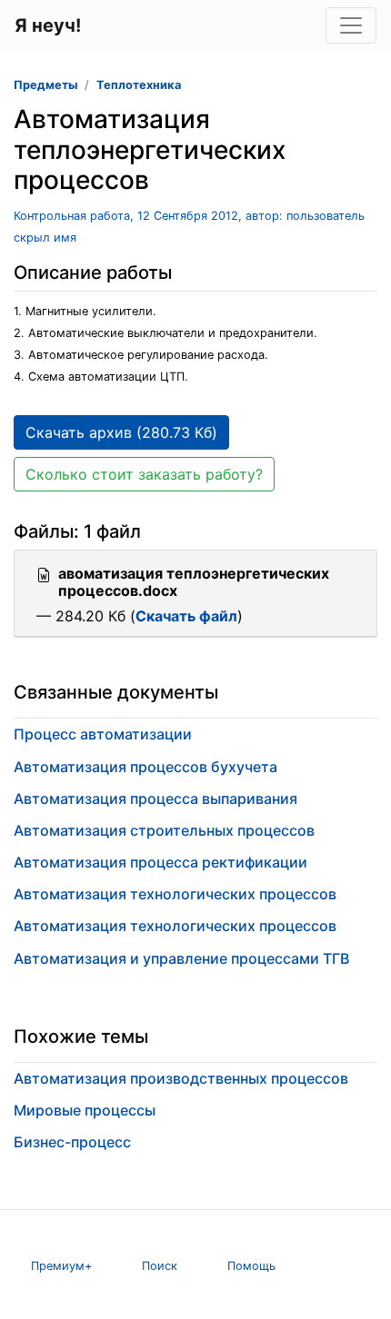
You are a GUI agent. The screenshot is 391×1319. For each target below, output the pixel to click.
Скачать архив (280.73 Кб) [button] (121, 432)
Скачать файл (186, 616)
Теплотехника (138, 85)
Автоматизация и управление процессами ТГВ (181, 958)
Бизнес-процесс (72, 1142)
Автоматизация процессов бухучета (145, 767)
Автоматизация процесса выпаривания (155, 798)
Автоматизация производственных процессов (181, 1078)
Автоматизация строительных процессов (164, 830)
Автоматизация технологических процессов (175, 894)
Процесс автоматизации (103, 734)
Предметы (45, 85)
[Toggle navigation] (351, 25)
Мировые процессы (84, 1110)
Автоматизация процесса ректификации (160, 862)
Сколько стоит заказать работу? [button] (144, 474)
